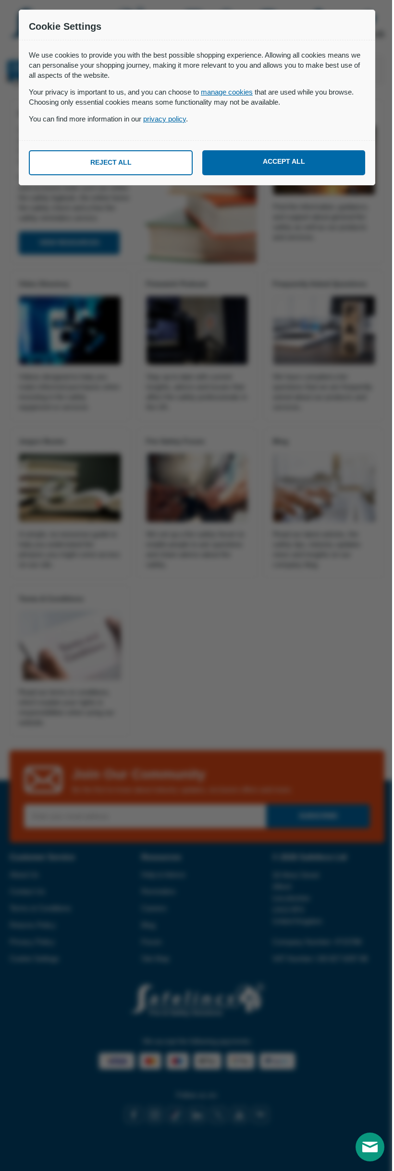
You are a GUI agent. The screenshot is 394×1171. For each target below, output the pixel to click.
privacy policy (164, 119)
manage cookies (227, 92)
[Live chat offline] (370, 1147)
